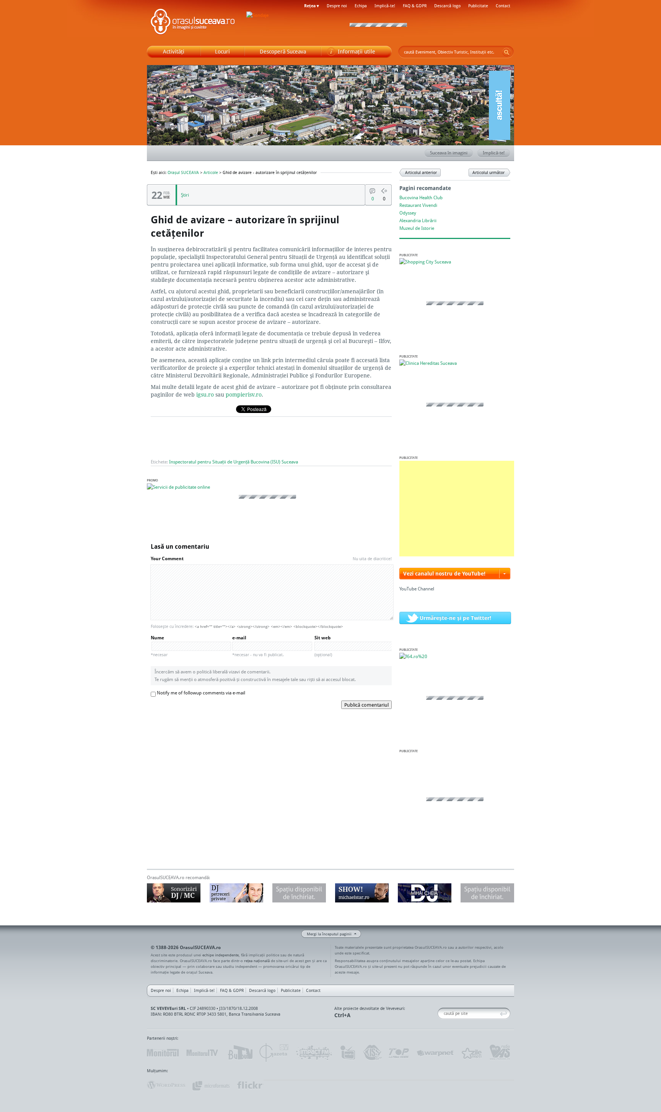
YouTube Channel (416, 589)
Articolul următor (488, 172)
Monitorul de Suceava (163, 1052)
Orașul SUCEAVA (193, 23)
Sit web (323, 646)
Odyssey (407, 213)
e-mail (258, 646)
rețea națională (257, 960)
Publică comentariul (366, 705)
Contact (503, 5)
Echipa (361, 5)
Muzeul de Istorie (416, 228)
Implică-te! (384, 5)
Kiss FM (372, 1052)
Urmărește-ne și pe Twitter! (455, 618)
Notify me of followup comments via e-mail (201, 693)
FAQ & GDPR (415, 5)
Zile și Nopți (471, 1052)
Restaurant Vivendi (418, 205)
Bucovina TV (239, 1052)
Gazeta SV (274, 1052)
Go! (506, 52)
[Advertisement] (456, 508)
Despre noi (337, 5)
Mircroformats (211, 1085)
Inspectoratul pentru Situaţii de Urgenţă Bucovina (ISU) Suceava (233, 462)
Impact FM (314, 1052)
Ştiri (185, 195)
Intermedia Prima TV (347, 1052)
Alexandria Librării (417, 220)
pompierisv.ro (244, 394)
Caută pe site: (440, 1013)
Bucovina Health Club (421, 197)
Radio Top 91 (399, 1052)
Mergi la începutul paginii (329, 934)
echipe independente (220, 955)
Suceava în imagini (448, 153)
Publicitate (478, 5)
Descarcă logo (447, 5)
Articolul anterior (421, 172)
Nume (159, 646)
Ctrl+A (342, 1015)
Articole (211, 172)
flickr (250, 1085)
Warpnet (435, 1052)
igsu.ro (205, 394)
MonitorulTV (203, 1052)
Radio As (499, 1052)
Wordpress (166, 1085)
